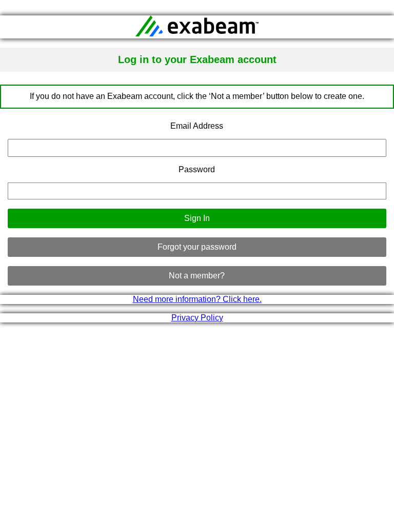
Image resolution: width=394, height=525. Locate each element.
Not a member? (197, 275)
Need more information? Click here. (197, 299)
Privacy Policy (197, 317)
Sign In (197, 218)
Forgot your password (197, 247)
